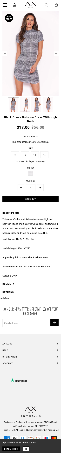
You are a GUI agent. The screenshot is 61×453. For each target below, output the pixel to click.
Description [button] (10, 212)
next (56, 53)
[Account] (15, 5)
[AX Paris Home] (30, 5)
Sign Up (54, 322)
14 (44, 154)
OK (26, 449)
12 (34, 154)
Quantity (30, 180)
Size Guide (40, 161)
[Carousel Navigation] (30, 53)
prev (4, 53)
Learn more (11, 449)
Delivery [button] (8, 283)
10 (25, 154)
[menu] (5, 5)
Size (30, 147)
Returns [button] (8, 292)
